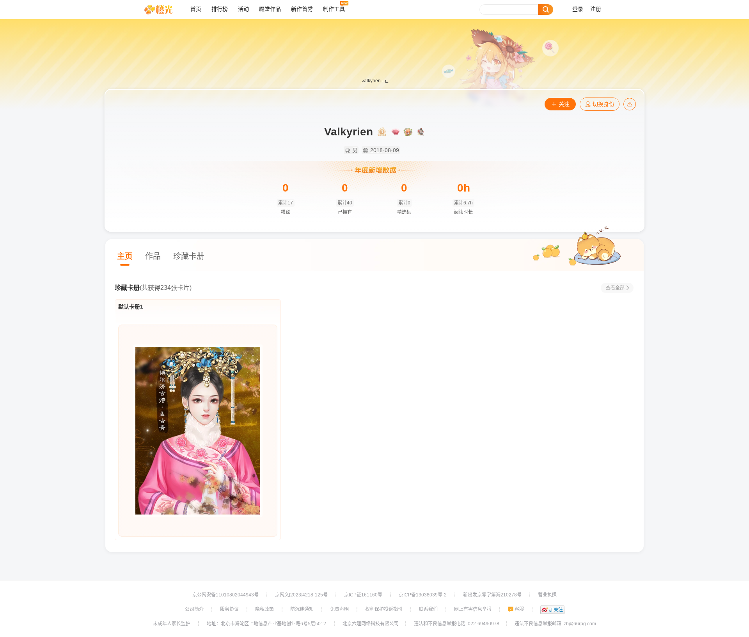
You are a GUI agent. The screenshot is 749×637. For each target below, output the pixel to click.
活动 (243, 9)
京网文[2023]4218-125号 (301, 595)
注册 (595, 9)
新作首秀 (302, 9)
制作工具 (334, 9)
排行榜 (219, 9)
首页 (195, 9)
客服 (519, 609)
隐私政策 (264, 609)
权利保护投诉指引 (384, 609)
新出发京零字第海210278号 (492, 595)
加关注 (556, 609)
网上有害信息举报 (473, 609)
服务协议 (229, 609)
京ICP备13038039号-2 (423, 595)
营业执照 (547, 595)
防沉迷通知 (302, 609)
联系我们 (428, 609)
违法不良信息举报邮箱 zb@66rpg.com (555, 623)
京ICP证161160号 (363, 595)
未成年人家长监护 (171, 623)
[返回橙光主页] (164, 9)
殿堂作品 (270, 9)
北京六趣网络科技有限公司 (371, 623)
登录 (577, 9)
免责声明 (339, 609)
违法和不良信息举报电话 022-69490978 (456, 623)
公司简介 (194, 609)
